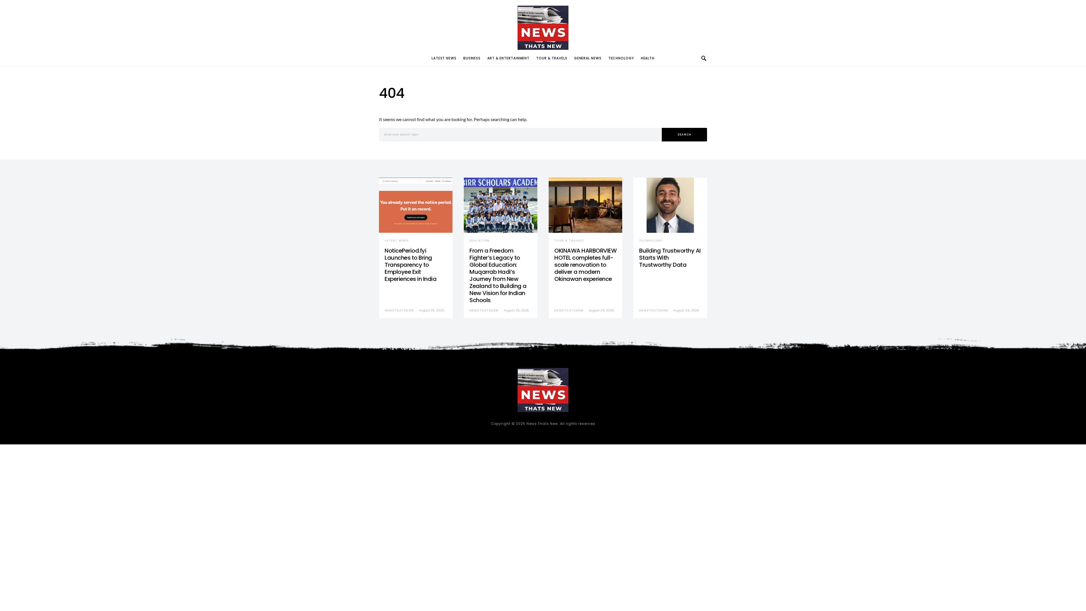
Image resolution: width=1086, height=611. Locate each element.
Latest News (444, 58)
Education (479, 240)
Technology (621, 58)
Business (471, 58)
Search (684, 134)
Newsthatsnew (399, 310)
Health (647, 58)
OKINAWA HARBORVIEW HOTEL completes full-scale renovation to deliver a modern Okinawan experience (585, 265)
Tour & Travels (551, 58)
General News (588, 58)
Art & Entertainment (508, 58)
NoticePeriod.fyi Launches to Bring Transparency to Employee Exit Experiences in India (410, 265)
